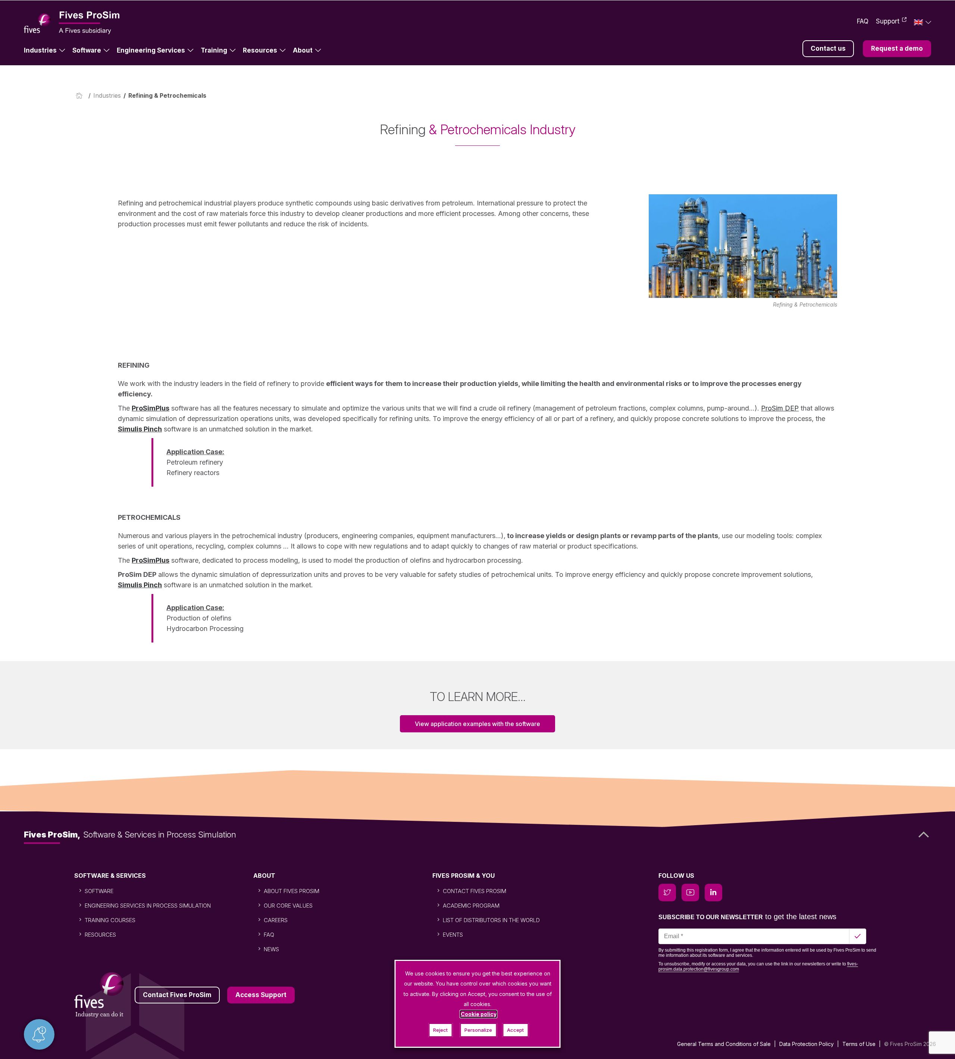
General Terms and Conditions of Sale (724, 1044)
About (303, 50)
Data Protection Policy (806, 1044)
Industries (40, 50)
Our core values (288, 905)
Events (453, 934)
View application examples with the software (477, 724)
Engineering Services (151, 50)
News (271, 949)
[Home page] (81, 95)
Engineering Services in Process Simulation (148, 905)
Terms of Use (859, 1044)
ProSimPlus (150, 408)
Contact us (828, 48)
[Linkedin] (713, 892)
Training (214, 50)
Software (86, 50)
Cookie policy (479, 1014)
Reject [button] (440, 1030)
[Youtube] (690, 892)
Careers (276, 920)
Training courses (110, 920)
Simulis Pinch (140, 429)
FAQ (862, 21)
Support (887, 21)
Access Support (260, 995)
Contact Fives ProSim (474, 891)
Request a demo (897, 48)
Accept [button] (515, 1030)
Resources (260, 50)
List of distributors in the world (491, 920)
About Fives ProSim (291, 891)
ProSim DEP (780, 408)
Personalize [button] (478, 1030)
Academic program (471, 905)
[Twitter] (667, 892)
